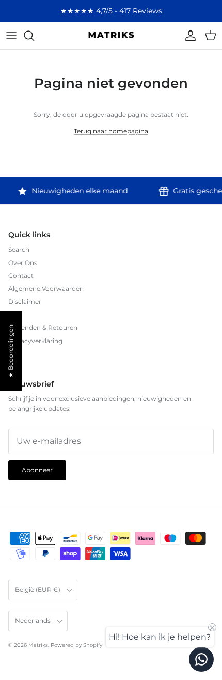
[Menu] (11, 35)
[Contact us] (201, 659)
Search (18, 249)
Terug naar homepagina (111, 131)
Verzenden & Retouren (42, 327)
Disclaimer (24, 301)
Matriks (38, 645)
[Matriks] (111, 35)
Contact (21, 276)
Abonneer (37, 470)
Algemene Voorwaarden (46, 288)
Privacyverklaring (35, 341)
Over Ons (22, 263)
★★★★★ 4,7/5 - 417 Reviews (111, 11)
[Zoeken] (34, 35)
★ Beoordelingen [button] (10, 351)
